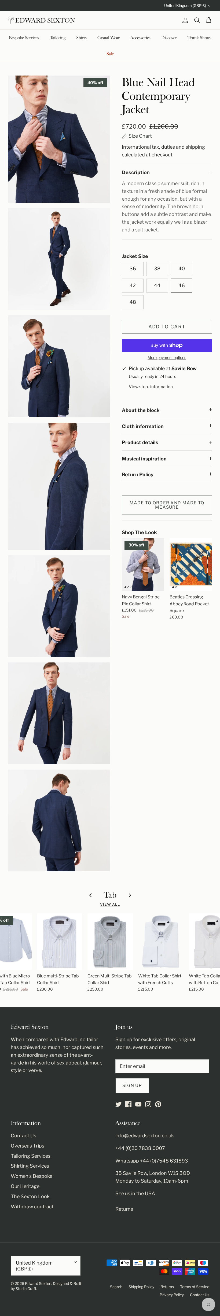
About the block (141, 410)
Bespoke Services (24, 37)
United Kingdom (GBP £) (185, 5)
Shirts (81, 37)
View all (110, 904)
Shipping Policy (141, 1286)
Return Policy (137, 474)
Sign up (132, 1085)
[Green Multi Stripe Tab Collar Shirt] (110, 941)
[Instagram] (148, 1104)
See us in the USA (135, 1193)
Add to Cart (167, 326)
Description (136, 172)
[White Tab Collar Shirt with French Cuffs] (161, 941)
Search (116, 1286)
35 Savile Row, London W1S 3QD (152, 1173)
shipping (195, 147)
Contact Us (23, 1135)
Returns (124, 1209)
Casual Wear (108, 37)
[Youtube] (138, 1104)
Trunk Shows (199, 37)
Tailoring (57, 37)
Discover (169, 37)
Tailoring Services (30, 1156)
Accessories (140, 37)
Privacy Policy (172, 1294)
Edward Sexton (38, 1283)
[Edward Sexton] (41, 20)
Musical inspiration (144, 459)
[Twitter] (118, 1104)
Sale (110, 54)
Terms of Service (194, 1286)
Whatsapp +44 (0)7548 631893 (151, 1161)
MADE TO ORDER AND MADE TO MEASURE (167, 505)
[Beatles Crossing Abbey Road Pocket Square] (191, 564)
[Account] (184, 20)
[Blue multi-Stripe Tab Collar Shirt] (59, 941)
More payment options (167, 357)
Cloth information (143, 426)
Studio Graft (26, 1288)
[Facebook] (128, 1104)
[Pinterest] (158, 1104)
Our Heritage (25, 1186)
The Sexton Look (30, 1196)
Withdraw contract (32, 1206)
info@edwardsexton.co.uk (144, 1135)
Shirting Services (30, 1166)
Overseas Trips (27, 1146)
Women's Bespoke (31, 1176)
